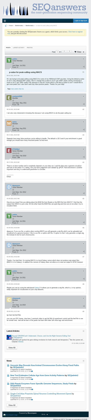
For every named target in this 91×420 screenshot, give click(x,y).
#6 (83, 228)
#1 (83, 72)
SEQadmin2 (18, 338)
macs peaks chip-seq (17, 89)
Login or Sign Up (80, 20)
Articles (20, 342)
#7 (83, 257)
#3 (83, 135)
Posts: (14, 67)
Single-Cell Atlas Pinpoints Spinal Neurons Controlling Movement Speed (40, 394)
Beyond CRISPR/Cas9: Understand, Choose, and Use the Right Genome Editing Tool (41, 336)
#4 (83, 162)
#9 (83, 311)
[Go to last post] (32, 371)
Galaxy (37, 288)
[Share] (83, 66)
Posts (8, 47)
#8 (83, 284)
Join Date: (15, 65)
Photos (29, 47)
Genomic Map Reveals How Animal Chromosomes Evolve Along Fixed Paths (44, 365)
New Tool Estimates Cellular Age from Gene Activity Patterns (37, 375)
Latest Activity (18, 47)
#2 (83, 109)
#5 (83, 198)
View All (11, 347)
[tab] (8, 47)
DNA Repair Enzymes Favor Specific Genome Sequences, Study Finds (42, 384)
